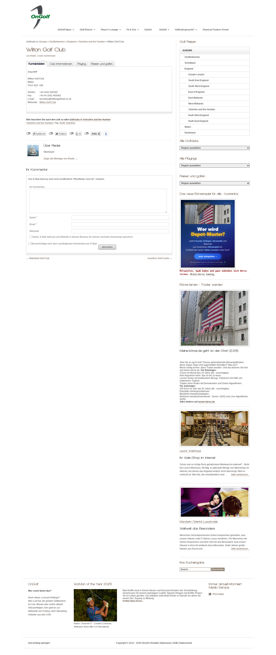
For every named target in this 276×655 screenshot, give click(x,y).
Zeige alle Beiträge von (61, 158)
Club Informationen (61, 63)
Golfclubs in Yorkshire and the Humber (90, 119)
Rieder (33, 56)
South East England (198, 80)
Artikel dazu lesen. (132, 601)
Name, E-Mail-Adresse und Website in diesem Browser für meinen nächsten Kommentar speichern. (82, 237)
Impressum (165, 643)
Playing (81, 63)
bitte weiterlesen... (240, 474)
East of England (196, 92)
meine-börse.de (206, 401)
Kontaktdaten (35, 63)
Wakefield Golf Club (39, 258)
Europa (43, 41)
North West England (198, 115)
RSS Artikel (218, 594)
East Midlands (195, 97)
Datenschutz (185, 643)
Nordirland (190, 132)
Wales (188, 127)
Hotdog (46, 611)
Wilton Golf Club (47, 102)
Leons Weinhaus (190, 450)
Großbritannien (57, 41)
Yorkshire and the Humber (91, 41)
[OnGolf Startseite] (40, 29)
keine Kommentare (47, 56)
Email (33, 224)
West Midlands (195, 103)
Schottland (190, 63)
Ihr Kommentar (36, 187)
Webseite (34, 231)
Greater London (196, 74)
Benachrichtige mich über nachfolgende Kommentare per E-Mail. (64, 243)
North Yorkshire (67, 123)
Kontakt (154, 643)
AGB (175, 643)
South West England (198, 86)
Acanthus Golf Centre (158, 258)
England (71, 41)
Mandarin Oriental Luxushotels (199, 521)
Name (33, 217)
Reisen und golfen (102, 63)
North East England (198, 121)
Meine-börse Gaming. (202, 274)
